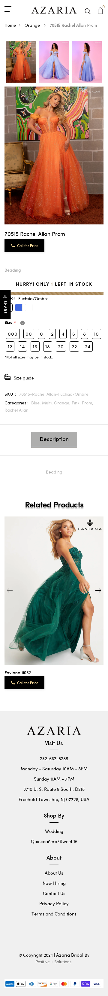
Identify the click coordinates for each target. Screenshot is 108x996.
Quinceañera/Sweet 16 (54, 841)
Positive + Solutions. (54, 961)
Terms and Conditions (54, 914)
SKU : (10, 394)
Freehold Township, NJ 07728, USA (54, 799)
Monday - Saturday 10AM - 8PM (54, 769)
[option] (21, 62)
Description (54, 440)
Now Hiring (54, 883)
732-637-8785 (54, 758)
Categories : (16, 403)
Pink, (77, 403)
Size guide (24, 378)
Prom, (87, 403)
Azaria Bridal (69, 955)
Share (5, 307)
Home (10, 25)
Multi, (48, 403)
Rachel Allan (16, 410)
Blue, (36, 403)
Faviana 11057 (17, 673)
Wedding (54, 831)
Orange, (63, 403)
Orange (33, 25)
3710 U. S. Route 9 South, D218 (54, 789)
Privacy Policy (54, 903)
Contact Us (54, 893)
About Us (54, 873)
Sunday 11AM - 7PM (54, 779)
